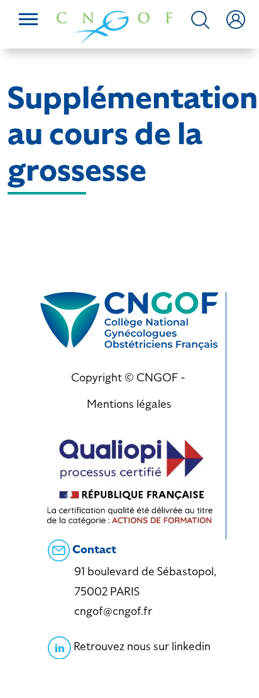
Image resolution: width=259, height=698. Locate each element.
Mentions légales (129, 404)
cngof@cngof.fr (113, 611)
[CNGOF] (114, 25)
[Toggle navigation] (28, 20)
